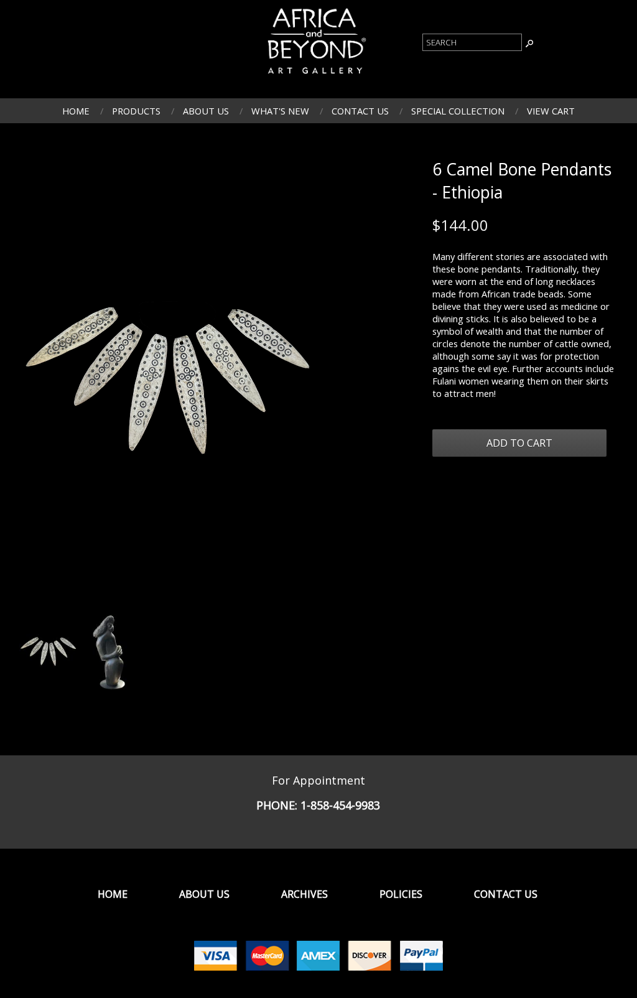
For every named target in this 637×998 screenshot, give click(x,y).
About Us (206, 111)
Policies (400, 894)
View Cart (551, 111)
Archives (304, 894)
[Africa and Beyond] (315, 75)
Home (76, 111)
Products (136, 111)
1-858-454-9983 (340, 805)
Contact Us (360, 111)
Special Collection (457, 111)
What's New (280, 111)
